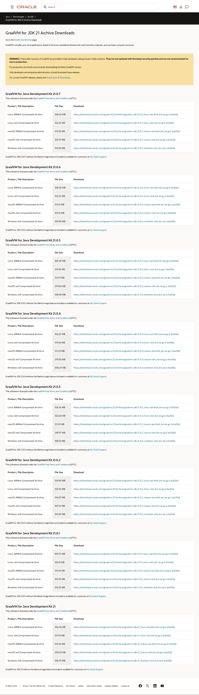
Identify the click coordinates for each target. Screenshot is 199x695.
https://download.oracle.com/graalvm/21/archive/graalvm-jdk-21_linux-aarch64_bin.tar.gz (119, 627)
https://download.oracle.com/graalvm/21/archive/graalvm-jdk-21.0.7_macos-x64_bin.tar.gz (119, 139)
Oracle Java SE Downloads (58, 77)
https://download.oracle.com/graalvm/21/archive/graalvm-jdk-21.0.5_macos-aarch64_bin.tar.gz (122, 277)
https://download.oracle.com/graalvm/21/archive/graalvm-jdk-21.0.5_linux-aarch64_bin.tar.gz (121, 260)
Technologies (18, 17)
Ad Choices (70, 686)
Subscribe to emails (94, 686)
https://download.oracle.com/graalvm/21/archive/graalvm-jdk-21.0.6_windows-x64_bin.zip (119, 221)
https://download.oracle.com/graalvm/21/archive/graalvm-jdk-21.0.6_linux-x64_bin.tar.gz (119, 196)
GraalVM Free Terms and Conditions (53, 98)
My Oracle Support (98, 156)
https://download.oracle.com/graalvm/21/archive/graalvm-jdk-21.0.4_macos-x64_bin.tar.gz (120, 359)
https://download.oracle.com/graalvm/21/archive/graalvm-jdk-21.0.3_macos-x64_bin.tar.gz (120, 432)
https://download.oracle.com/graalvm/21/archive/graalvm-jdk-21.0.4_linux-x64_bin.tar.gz (119, 342)
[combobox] (99, 6)
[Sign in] (181, 7)
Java (7, 17)
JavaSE (30, 17)
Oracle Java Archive (23, 40)
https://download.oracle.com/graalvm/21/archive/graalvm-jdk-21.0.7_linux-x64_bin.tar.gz (119, 122)
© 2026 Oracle (11, 686)
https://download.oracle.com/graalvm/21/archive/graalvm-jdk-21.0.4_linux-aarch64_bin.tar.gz (121, 334)
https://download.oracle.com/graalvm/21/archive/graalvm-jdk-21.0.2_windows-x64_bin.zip (119, 514)
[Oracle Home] (26, 7)
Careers (81, 686)
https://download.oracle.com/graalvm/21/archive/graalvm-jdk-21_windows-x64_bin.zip (118, 660)
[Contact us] (187, 7)
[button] (12, 7)
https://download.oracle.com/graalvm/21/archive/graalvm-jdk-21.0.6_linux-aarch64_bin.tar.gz (121, 187)
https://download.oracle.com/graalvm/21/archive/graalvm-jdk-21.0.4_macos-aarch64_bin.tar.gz (122, 350)
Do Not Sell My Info (37, 686)
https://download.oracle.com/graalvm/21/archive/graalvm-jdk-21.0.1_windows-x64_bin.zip (119, 587)
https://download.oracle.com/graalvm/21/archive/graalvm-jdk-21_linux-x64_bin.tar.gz (117, 635)
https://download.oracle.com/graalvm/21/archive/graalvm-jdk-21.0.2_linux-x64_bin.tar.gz (119, 489)
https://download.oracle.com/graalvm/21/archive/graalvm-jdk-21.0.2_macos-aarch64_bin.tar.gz (122, 497)
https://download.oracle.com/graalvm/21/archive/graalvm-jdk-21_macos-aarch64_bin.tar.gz (120, 643)
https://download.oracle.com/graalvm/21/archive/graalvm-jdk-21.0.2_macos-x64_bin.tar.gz (120, 505)
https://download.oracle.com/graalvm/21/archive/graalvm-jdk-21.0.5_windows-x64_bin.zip (119, 294)
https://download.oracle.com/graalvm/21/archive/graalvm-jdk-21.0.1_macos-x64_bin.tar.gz (119, 579)
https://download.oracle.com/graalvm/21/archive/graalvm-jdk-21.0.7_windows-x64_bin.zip (119, 148)
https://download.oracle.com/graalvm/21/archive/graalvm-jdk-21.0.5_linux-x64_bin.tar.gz (119, 269)
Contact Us (125, 686)
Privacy (25, 686)
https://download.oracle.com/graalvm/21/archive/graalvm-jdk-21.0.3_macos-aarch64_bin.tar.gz (122, 424)
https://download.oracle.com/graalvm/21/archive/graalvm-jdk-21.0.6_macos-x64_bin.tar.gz (120, 212)
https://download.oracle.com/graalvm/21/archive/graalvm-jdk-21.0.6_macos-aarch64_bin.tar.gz (122, 204)
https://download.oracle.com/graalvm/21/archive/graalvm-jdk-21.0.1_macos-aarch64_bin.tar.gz (122, 570)
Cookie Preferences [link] (55, 686)
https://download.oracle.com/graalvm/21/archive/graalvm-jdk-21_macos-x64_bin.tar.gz (118, 652)
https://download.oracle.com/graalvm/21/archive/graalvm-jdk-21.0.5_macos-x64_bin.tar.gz (120, 286)
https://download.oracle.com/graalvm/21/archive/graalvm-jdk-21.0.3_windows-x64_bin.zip (119, 440)
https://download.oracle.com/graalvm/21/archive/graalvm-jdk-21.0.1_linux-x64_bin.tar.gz (119, 562)
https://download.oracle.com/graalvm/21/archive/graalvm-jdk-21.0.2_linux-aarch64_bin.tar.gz (121, 480)
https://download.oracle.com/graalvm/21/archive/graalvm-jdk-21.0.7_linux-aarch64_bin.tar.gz (121, 114)
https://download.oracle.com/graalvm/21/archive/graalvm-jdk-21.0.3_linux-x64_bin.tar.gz (119, 415)
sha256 (173, 114)
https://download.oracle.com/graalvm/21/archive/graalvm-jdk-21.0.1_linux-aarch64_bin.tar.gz (121, 553)
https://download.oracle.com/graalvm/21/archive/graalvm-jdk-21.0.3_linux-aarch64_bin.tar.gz (121, 407)
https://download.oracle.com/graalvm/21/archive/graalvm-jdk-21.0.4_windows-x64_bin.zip (119, 367)
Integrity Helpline (111, 686)
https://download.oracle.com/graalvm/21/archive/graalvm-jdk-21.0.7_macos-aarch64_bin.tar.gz (122, 131)
